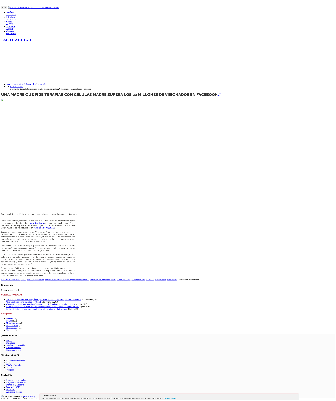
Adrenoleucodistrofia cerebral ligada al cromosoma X (67, 280)
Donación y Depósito (15, 385)
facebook (150, 280)
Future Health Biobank (15, 360)
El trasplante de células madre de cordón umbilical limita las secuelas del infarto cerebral (42, 306)
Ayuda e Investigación (15, 345)
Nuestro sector (12, 328)
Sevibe (9, 367)
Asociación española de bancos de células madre (26, 84)
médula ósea (172, 280)
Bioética (9, 318)
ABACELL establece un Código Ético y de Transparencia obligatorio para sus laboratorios (43, 299)
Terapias (9, 330)
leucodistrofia (160, 280)
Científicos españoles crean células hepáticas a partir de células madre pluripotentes (40, 304)
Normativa (10, 389)
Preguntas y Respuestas (16, 382)
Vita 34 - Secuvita (13, 365)
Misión (9, 340)
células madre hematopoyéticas (103, 280)
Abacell (17, 280)
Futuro (9, 321)
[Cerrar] (296, 396)
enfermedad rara (138, 280)
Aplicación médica (14, 392)
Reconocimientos (13, 347)
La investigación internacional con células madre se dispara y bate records (36, 309)
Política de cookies (170, 398)
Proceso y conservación (16, 380)
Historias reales (16, 86)
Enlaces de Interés (13, 350)
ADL (23, 280)
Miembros (10, 343)
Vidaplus (10, 370)
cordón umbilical (123, 280)
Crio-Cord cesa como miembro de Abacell (23, 302)
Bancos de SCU (13, 387)
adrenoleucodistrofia (35, 280)
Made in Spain (12, 325)
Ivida (8, 363)
